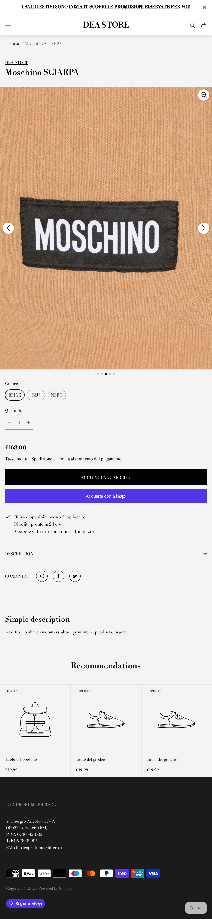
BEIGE (15, 395)
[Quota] (42, 576)
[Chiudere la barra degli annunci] (204, 7)
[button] (98, 374)
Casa (14, 43)
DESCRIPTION (19, 554)
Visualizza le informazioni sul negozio (54, 531)
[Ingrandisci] (203, 95)
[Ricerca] (192, 25)
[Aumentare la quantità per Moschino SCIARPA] (28, 422)
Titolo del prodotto (21, 759)
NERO (57, 395)
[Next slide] (203, 228)
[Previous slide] (8, 228)
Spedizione (42, 459)
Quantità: (13, 410)
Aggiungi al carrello (106, 477)
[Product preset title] (35, 720)
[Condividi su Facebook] (58, 576)
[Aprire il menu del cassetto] (8, 25)
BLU (36, 395)
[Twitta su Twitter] (75, 576)
